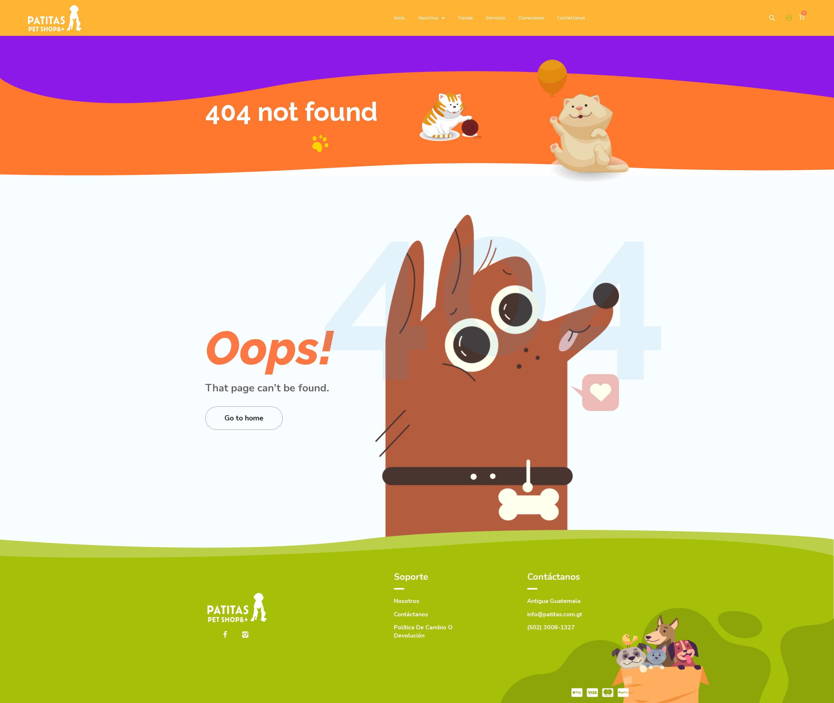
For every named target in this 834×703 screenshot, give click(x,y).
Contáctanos (571, 18)
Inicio (399, 18)
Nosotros (428, 18)
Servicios (495, 18)
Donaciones (531, 18)
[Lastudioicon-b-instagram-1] (245, 634)
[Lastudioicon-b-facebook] (225, 634)
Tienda (465, 18)
